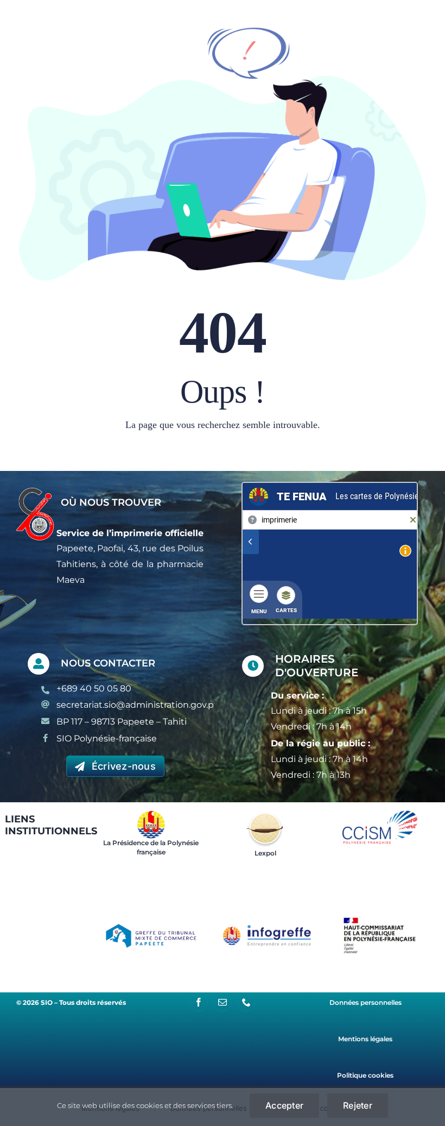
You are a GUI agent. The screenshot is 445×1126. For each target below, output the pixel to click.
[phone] (246, 1002)
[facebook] (198, 1002)
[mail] (222, 1002)
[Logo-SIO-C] (35, 491)
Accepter (284, 1105)
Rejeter (357, 1105)
